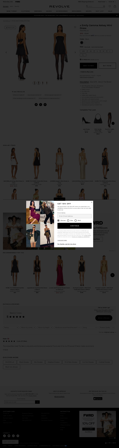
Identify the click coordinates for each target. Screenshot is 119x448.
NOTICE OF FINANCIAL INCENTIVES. (81, 236)
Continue (74, 226)
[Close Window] (91, 202)
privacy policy (87, 235)
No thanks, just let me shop (66, 244)
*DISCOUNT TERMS (62, 240)
